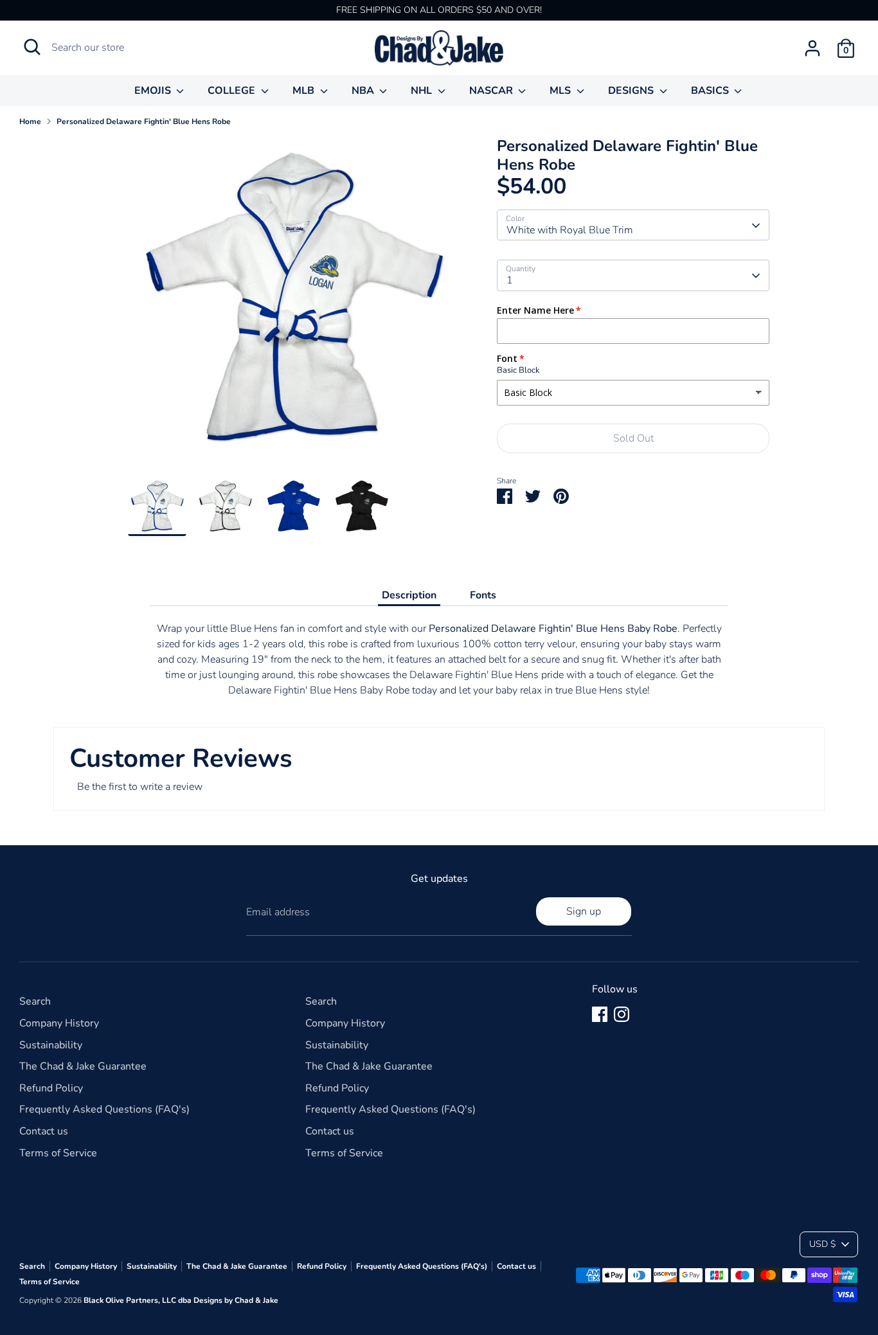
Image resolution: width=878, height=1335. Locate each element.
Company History (59, 1023)
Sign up (583, 911)
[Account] (812, 48)
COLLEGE (233, 91)
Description (409, 595)
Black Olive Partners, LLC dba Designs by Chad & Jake (181, 1300)
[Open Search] (32, 47)
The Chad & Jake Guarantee (83, 1066)
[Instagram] (621, 1014)
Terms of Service (58, 1153)
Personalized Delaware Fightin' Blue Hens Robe (144, 121)
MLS (561, 91)
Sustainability (50, 1045)
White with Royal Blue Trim (569, 231)
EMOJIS (154, 91)
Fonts (483, 595)
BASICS (711, 91)
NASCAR (492, 91)
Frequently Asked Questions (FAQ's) (104, 1109)
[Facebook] (599, 1014)
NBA (364, 91)
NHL (423, 91)
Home (30, 121)
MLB (304, 91)
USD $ (822, 1244)
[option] (293, 307)
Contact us (43, 1131)
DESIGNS (632, 91)
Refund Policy (51, 1088)
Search (35, 1001)
